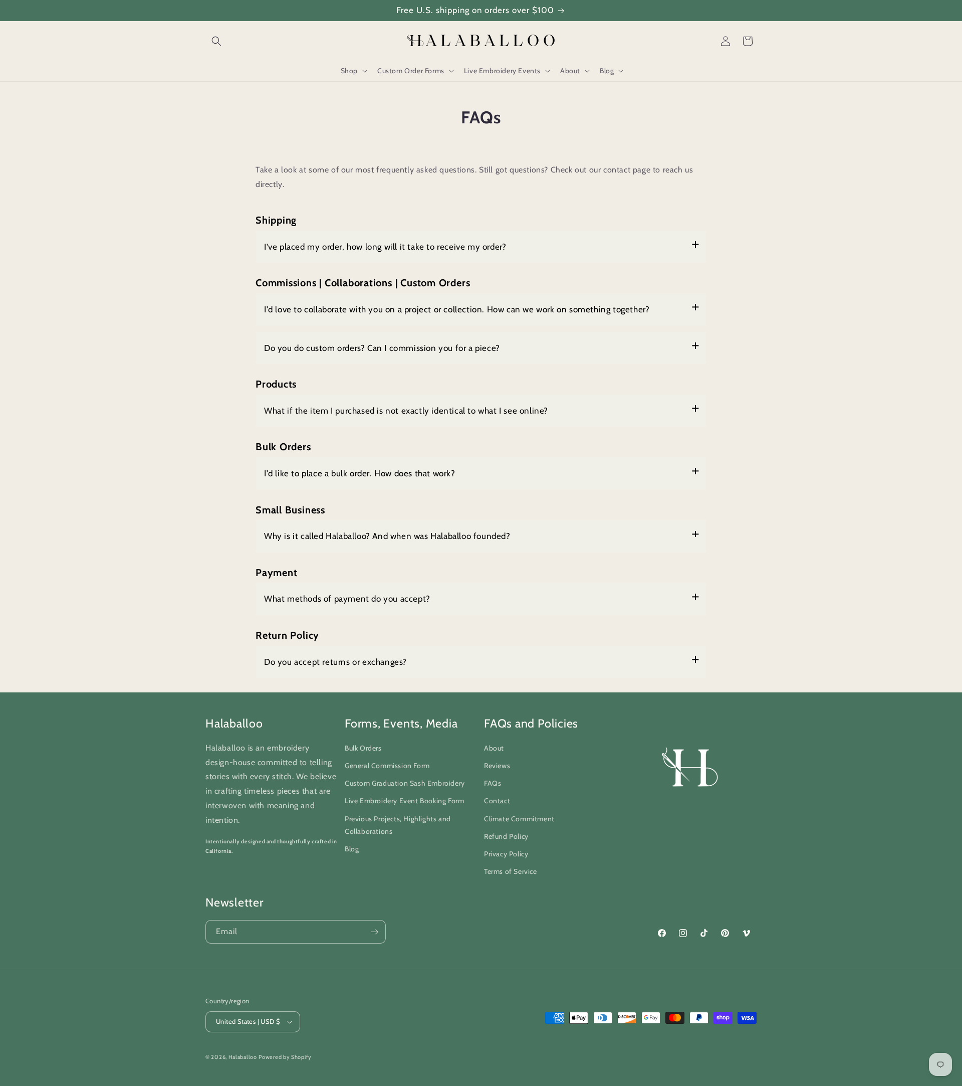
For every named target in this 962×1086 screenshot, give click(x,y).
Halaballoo (242, 1056)
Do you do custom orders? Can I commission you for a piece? (382, 348)
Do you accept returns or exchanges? (335, 662)
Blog (352, 848)
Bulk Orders (363, 748)
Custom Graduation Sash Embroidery (405, 783)
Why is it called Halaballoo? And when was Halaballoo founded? (387, 536)
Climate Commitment (519, 818)
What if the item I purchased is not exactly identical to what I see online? (406, 411)
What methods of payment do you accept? (347, 599)
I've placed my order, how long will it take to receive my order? (385, 247)
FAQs (492, 783)
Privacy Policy (506, 853)
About (494, 748)
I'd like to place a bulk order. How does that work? (359, 473)
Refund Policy (506, 836)
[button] (216, 41)
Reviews (497, 765)
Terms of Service (510, 871)
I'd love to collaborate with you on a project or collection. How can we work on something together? (456, 309)
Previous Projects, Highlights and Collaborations (398, 825)
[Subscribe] (374, 932)
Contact (497, 800)
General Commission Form (387, 765)
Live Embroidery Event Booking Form (404, 800)
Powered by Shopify (285, 1056)
